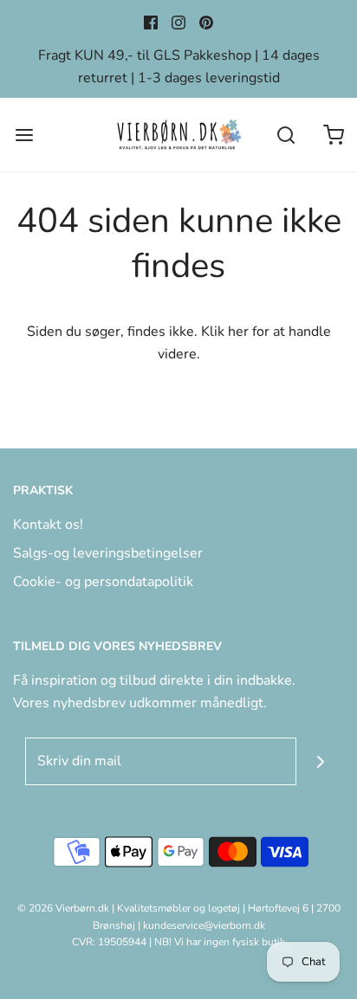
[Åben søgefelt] (285, 134)
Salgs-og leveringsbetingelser (108, 553)
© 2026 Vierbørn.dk (63, 908)
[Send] (320, 761)
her (238, 331)
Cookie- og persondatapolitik (103, 581)
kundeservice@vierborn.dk (204, 925)
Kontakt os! (48, 524)
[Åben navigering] (24, 134)
